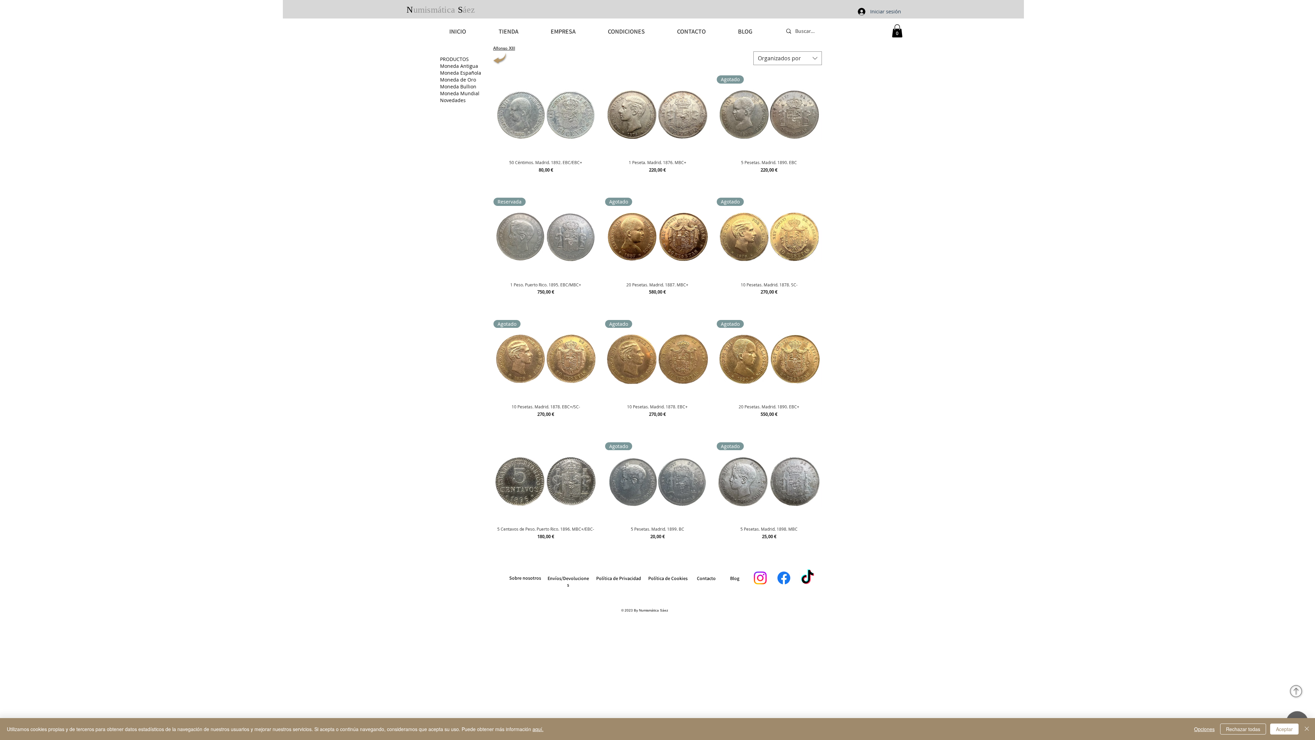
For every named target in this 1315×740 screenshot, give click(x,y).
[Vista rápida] (545, 114)
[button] (897, 30)
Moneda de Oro (458, 79)
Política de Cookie (667, 578)
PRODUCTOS (454, 59)
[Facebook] (783, 578)
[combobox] (787, 58)
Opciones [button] (1204, 729)
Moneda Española (460, 73)
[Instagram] (760, 578)
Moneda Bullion (458, 86)
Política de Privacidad (618, 578)
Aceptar (1284, 729)
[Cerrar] (1307, 729)
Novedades (453, 100)
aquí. (538, 729)
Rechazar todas (1243, 729)
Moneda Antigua (459, 66)
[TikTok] (807, 578)
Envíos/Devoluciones (568, 581)
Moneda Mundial (459, 93)
